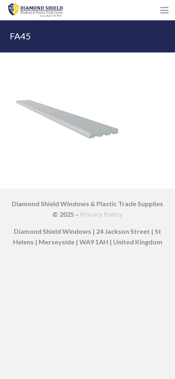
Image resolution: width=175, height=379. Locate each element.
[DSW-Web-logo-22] (35, 10)
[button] (164, 10)
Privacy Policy (101, 214)
